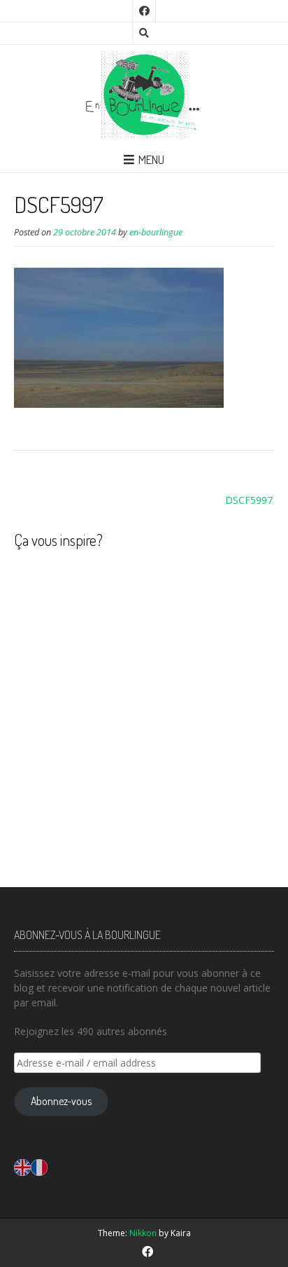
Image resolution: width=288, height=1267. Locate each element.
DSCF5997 (249, 500)
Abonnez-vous (61, 1101)
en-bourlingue (155, 232)
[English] (22, 1165)
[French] (39, 1165)
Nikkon (143, 1233)
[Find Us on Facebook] (144, 11)
